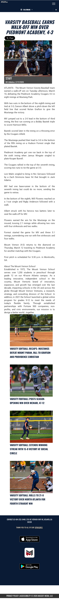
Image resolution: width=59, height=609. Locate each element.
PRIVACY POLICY (12, 595)
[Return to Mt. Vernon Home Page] (4, 3)
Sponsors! (39, 527)
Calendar (26, 9)
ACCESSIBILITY (25, 595)
